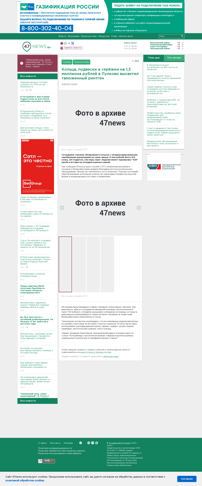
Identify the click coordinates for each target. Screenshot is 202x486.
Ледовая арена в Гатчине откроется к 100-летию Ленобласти (34, 86)
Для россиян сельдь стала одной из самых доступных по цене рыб (36, 132)
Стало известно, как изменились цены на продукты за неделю (36, 215)
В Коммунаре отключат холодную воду (32, 276)
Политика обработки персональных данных (61, 451)
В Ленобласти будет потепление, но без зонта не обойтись (162, 67)
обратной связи (110, 356)
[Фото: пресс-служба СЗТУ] (100, 208)
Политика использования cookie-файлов (59, 453)
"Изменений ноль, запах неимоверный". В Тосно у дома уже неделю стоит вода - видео (39, 63)
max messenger (72, 43)
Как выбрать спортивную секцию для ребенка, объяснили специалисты (34, 367)
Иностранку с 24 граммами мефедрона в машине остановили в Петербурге (34, 230)
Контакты (55, 443)
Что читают (174, 58)
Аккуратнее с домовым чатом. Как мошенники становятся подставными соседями (36, 338)
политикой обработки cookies (24, 481)
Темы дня (154, 58)
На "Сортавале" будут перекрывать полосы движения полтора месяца (164, 78)
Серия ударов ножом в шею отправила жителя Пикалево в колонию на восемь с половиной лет (163, 90)
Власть (62, 36)
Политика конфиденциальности (55, 448)
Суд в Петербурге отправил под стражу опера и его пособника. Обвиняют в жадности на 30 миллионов (35, 246)
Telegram (92, 443)
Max (96, 443)
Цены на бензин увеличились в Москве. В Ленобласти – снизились (35, 201)
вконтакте (65, 43)
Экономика (73, 36)
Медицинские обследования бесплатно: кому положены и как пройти (162, 143)
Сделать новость (72, 48)
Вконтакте (88, 443)
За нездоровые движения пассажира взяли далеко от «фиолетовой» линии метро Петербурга (35, 382)
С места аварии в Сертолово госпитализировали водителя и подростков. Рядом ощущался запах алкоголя (164, 131)
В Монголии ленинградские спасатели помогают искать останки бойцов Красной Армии (35, 262)
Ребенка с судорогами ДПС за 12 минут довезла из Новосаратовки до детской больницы (163, 103)
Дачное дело (126, 36)
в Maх (108, 352)
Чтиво (114, 36)
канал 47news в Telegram (92, 352)
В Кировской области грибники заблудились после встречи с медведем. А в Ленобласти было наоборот (35, 116)
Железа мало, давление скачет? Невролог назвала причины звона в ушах (34, 307)
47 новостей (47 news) (120, 443)
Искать (182, 36)
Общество (104, 36)
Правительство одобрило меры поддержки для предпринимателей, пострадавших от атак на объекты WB (164, 117)
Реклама (68, 443)
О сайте (42, 443)
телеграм (69, 43)
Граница (67, 62)
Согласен (187, 478)
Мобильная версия (61, 43)
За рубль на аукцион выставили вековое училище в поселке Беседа (36, 352)
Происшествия (89, 36)
